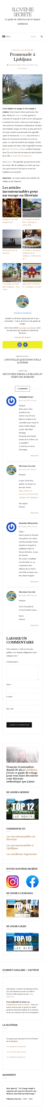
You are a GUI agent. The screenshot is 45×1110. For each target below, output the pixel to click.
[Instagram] (19, 344)
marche (22, 135)
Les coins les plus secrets (16, 1052)
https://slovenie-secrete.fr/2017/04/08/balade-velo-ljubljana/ (29, 494)
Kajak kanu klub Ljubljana (15, 149)
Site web (9, 709)
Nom (9, 684)
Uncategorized (26, 50)
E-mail (9, 697)
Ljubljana (16, 50)
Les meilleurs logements (21, 854)
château (18, 115)
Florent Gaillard (16, 65)
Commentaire (12, 662)
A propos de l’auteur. (22, 337)
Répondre (35, 455)
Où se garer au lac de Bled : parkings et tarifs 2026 (31, 222)
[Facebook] (25, 344)
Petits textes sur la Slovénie (9, 251)
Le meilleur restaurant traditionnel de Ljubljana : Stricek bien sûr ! (31, 254)
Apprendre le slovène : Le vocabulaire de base (31, 285)
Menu (7, 36)
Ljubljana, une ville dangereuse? (10, 220)
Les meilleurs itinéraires (16, 1046)
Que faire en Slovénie (28, 328)
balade (9, 162)
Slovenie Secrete (23, 12)
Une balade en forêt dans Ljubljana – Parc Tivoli (11, 287)
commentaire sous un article (18, 1004)
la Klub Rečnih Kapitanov (21, 156)
